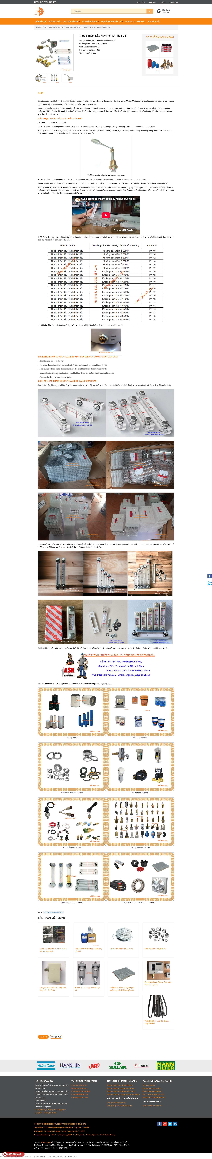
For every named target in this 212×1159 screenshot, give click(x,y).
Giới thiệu (141, 2)
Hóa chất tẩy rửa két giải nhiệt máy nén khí (88, 949)
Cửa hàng (152, 2)
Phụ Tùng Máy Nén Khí (111, 21)
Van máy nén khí (149, 1085)
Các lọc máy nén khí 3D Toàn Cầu (119, 1105)
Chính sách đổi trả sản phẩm (80, 1091)
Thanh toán (173, 2)
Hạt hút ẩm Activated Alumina (121, 948)
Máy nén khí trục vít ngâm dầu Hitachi (120, 1088)
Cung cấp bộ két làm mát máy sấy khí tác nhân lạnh (53, 949)
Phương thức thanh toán (79, 1088)
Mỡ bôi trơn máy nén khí (151, 1088)
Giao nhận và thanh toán (79, 1097)
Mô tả (40, 93)
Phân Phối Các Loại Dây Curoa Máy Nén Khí (157, 1022)
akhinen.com (46, 1142)
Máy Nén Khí (40, 21)
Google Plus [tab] (56, 1037)
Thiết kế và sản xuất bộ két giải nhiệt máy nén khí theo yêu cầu (122, 988)
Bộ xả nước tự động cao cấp (153, 1094)
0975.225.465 (14, 1154)
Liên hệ (162, 2)
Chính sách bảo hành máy (80, 1094)
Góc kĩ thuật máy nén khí (152, 1105)
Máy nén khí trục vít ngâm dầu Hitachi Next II (123, 1094)
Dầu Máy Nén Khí (89, 21)
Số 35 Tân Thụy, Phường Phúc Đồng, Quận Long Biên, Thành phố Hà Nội (50, 1111)
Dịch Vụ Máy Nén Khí (134, 21)
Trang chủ (40, 27)
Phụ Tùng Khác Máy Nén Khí (72, 27)
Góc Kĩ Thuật (154, 21)
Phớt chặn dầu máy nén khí (155, 948)
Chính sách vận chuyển (79, 1085)
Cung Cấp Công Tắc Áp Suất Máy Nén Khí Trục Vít (158, 983)
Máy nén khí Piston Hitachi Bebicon (120, 1085)
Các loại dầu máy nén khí (116, 1102)
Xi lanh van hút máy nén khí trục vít (87, 988)
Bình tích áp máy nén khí (152, 1091)
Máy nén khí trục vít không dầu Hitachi (121, 1091)
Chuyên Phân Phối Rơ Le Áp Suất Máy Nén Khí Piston (53, 988)
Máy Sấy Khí (54, 21)
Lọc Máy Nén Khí (71, 21)
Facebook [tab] (43, 1037)
